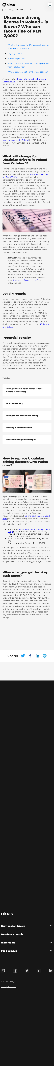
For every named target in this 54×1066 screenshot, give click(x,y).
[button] (27, 926)
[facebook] (31, 656)
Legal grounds (15, 53)
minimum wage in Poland (16, 140)
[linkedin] (39, 656)
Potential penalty (16, 58)
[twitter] (24, 656)
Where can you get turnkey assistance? (28, 72)
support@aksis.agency (8, 987)
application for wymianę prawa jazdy (29, 530)
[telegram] (45, 656)
